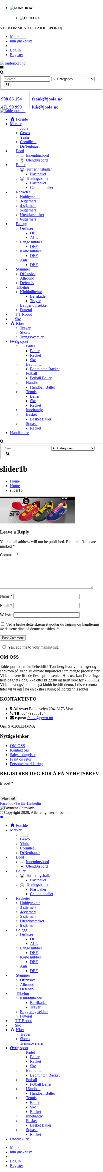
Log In (15, 50)
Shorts (25, 332)
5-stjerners (28, 210)
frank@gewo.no (40, 718)
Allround (27, 278)
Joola (24, 128)
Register (16, 54)
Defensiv (27, 283)
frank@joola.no (47, 98)
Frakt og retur (21, 759)
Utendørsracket (32, 214)
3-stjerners (28, 201)
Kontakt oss (19, 750)
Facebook (8, 803)
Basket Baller (40, 419)
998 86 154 (11, 98)
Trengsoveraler (32, 337)
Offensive (28, 274)
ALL (34, 237)
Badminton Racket (45, 369)
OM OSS (17, 745)
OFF (34, 233)
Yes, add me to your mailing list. (33, 647)
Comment (9, 555)
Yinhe (25, 137)
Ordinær (26, 228)
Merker (16, 124)
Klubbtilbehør (31, 292)
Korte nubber (30, 251)
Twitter (21, 803)
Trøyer (35, 301)
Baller (35, 351)
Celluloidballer (41, 187)
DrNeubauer (30, 146)
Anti (23, 260)
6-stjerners (28, 219)
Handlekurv (19, 433)
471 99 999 (11, 107)
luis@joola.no (45, 107)
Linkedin (34, 803)
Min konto (18, 36)
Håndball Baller (42, 387)
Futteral (26, 310)
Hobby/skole (30, 196)
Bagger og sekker (34, 305)
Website (6, 615)
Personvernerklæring (26, 764)
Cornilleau (28, 142)
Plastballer (38, 174)
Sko (33, 360)
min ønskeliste (21, 41)
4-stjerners (28, 205)
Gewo (25, 133)
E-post (6, 783)
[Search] (7, 84)
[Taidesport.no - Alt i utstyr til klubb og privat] (13, 63)
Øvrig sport (19, 341)
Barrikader (38, 296)
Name (6, 596)
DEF (34, 246)
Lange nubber (31, 242)
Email (6, 605)
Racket (35, 355)
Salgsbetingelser (23, 755)
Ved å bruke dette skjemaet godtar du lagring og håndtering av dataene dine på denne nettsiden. (49, 626)
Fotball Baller (41, 378)
